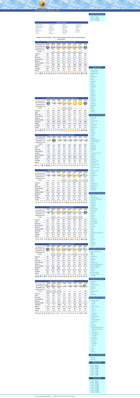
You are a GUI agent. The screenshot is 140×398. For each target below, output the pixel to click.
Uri (92, 346)
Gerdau (51, 26)
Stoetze (64, 33)
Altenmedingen (39, 24)
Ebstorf (37, 32)
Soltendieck (65, 32)
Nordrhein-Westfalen (95, 266)
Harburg (93, 143)
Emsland (93, 132)
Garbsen (93, 215)
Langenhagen (94, 223)
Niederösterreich (95, 284)
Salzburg (93, 286)
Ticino (93, 351)
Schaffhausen (95, 334)
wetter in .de (42, 8)
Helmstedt (93, 146)
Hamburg (93, 259)
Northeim (93, 157)
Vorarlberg (93, 294)
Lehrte (92, 234)
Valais (93, 303)
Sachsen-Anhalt (94, 272)
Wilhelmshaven (94, 185)
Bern (93, 308)
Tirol (92, 289)
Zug (93, 348)
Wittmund (93, 186)
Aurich (92, 119)
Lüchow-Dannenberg (96, 153)
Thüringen (93, 275)
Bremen (93, 258)
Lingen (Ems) (94, 219)
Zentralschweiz (94, 338)
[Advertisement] (61, 16)
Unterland (93, 359)
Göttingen (93, 138)
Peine (92, 169)
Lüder (50, 32)
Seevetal (93, 242)
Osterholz (93, 165)
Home (36, 10)
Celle (92, 122)
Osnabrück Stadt (95, 164)
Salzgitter (93, 173)
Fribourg (94, 310)
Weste (77, 29)
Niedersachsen (51, 10)
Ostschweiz (93, 326)
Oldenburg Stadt (95, 161)
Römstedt (64, 27)
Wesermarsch (94, 183)
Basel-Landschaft (96, 319)
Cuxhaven (93, 125)
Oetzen (64, 24)
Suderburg (78, 24)
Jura (93, 311)
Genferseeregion (95, 300)
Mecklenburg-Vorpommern (97, 264)
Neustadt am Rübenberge (97, 232)
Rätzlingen (64, 26)
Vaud (93, 305)
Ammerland (93, 117)
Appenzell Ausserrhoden (97, 327)
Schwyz (94, 345)
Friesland (93, 133)
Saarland (93, 269)
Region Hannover (95, 170)
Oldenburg (93, 159)
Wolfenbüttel (94, 188)
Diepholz (93, 129)
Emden (92, 130)
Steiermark (93, 288)
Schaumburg (94, 175)
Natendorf (51, 33)
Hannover (93, 195)
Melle (92, 229)
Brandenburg (94, 256)
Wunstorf (93, 239)
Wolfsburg (93, 189)
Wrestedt (78, 30)
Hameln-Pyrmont (95, 141)
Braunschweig (94, 120)
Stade (92, 177)
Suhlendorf (78, 26)
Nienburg (93, 156)
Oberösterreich (94, 291)
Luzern (93, 340)
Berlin (92, 254)
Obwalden (94, 343)
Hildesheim (93, 148)
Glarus (93, 330)
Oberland (93, 357)
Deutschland (42, 10)
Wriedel (77, 32)
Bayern (92, 253)
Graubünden (95, 332)
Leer (92, 151)
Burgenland (93, 281)
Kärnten (93, 283)
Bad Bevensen (39, 26)
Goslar (92, 137)
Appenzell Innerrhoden (97, 329)
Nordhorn (93, 218)
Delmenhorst (94, 127)
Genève (94, 302)
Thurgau (94, 337)
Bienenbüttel (39, 30)
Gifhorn (92, 135)
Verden (92, 181)
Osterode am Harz (95, 167)
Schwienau (65, 30)
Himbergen (51, 29)
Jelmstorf (51, 30)
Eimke (37, 33)
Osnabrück (93, 162)
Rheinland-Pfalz (94, 267)
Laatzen (93, 245)
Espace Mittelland (95, 306)
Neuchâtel (94, 313)
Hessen (92, 261)
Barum (37, 29)
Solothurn (94, 314)
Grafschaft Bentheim (95, 140)
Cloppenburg (94, 124)
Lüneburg (93, 154)
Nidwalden (94, 342)
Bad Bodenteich (39, 27)
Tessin (92, 350)
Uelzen (77, 27)
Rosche (64, 29)
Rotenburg (93, 172)
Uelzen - (94, 16)
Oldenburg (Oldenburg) (96, 199)
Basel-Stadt (94, 321)
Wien (92, 292)
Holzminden (93, 149)
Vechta (92, 180)
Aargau (93, 318)
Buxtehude (93, 244)
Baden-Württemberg (95, 251)
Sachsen (93, 270)
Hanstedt (51, 27)
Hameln (92, 216)
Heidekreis (93, 145)
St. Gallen (94, 335)
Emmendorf (52, 24)
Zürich (92, 322)
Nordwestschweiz (95, 316)
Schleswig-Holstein (95, 274)
